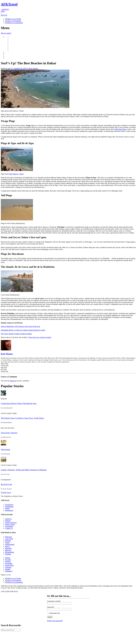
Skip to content (6, 33)
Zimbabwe (8, 571)
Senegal (7, 561)
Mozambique (9, 552)
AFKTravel (9, 4)
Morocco (8, 550)
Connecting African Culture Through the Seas (18, 403)
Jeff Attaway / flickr (16, 174)
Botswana (8, 537)
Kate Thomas (33, 68)
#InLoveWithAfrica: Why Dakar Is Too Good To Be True (20, 326)
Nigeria (7, 558)
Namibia (8, 554)
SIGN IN (4, 15)
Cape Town (9, 539)
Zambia (7, 569)
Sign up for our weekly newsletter (40, 337)
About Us (8, 519)
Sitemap (8, 521)
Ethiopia (8, 541)
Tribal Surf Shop (120, 129)
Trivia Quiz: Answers (9, 433)
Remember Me (54, 613)
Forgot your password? (55, 621)
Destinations (9, 506)
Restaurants (9, 510)
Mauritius (8, 548)
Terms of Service (11, 522)
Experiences (9, 505)
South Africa (9, 565)
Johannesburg (9, 544)
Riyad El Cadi (6, 484)
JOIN (3, 11)
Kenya (7, 546)
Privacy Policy (10, 524)
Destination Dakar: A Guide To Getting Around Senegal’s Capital (23, 330)
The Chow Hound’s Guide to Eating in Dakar (16, 334)
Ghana (7, 542)
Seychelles (8, 563)
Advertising (5, 449)
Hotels (7, 508)
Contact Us (9, 528)
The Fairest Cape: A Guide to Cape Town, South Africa (22, 418)
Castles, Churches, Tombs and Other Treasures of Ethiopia (23, 470)
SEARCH (5, 9)
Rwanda (8, 560)
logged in (13, 381)
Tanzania (8, 567)
